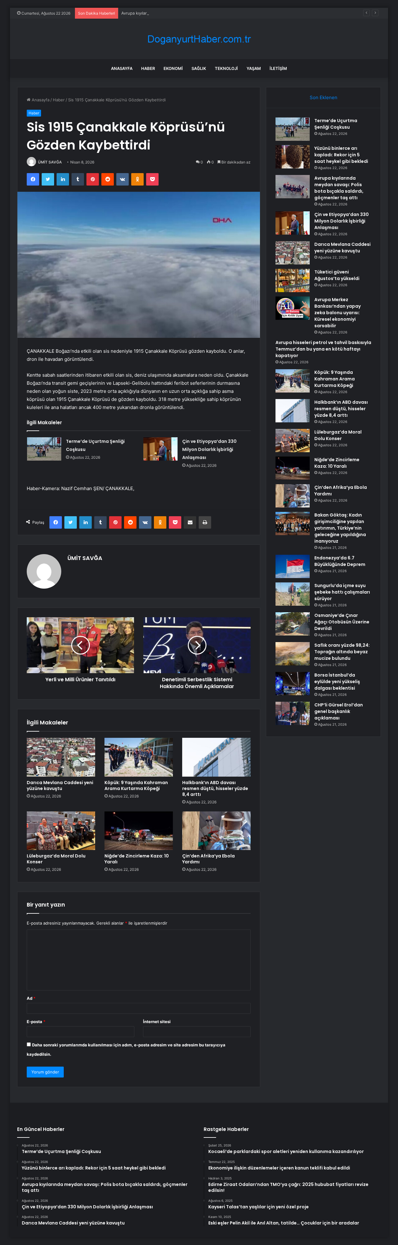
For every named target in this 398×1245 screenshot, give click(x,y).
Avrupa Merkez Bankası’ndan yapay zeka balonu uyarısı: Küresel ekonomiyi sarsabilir (337, 312)
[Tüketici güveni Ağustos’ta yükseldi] (292, 280)
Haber (148, 68)
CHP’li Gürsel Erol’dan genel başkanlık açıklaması (338, 711)
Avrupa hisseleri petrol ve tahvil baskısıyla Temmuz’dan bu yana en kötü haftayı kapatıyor (323, 349)
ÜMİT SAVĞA (50, 162)
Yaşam (254, 68)
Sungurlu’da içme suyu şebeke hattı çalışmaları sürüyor (342, 592)
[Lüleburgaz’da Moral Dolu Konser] (61, 830)
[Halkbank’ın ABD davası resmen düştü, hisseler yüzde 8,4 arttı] (216, 757)
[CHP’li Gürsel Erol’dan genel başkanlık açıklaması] (292, 713)
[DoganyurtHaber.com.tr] (199, 39)
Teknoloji (226, 68)
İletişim (278, 68)
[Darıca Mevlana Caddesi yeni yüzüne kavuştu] (61, 757)
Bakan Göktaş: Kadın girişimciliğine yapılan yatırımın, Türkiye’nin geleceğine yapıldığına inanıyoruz (340, 528)
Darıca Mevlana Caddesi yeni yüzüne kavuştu (60, 785)
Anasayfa (121, 68)
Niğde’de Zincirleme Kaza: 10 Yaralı (136, 859)
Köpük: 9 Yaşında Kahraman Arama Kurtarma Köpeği (136, 785)
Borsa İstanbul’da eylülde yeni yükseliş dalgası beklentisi (337, 681)
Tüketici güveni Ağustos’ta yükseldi (336, 275)
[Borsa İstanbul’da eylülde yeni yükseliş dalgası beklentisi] (292, 683)
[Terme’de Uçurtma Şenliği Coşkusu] (44, 449)
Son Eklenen (323, 97)
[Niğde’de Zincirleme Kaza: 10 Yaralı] (138, 830)
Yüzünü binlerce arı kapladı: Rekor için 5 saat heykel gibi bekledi (341, 154)
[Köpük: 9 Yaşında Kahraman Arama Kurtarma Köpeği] (138, 757)
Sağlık (199, 68)
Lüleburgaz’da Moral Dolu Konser (56, 859)
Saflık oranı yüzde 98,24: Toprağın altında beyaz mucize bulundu (342, 651)
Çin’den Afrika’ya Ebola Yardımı (208, 859)
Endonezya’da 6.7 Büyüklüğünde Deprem (339, 561)
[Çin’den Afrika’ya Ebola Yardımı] (216, 830)
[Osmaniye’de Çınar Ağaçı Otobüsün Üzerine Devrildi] (292, 624)
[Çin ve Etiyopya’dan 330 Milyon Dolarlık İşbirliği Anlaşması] (160, 449)
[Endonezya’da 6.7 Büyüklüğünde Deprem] (292, 566)
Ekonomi (173, 68)
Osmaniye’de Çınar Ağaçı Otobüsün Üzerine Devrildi (341, 622)
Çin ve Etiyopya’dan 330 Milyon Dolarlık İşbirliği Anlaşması (209, 449)
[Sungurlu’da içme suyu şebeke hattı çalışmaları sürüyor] (292, 594)
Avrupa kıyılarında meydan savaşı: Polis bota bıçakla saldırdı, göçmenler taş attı (197, 13)
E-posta (36, 1021)
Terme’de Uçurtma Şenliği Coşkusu (335, 123)
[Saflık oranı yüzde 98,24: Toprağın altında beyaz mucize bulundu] (292, 653)
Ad (31, 998)
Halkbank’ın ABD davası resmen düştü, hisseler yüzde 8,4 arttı (215, 788)
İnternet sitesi (157, 1021)
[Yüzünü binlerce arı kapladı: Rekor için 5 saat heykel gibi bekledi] (292, 156)
